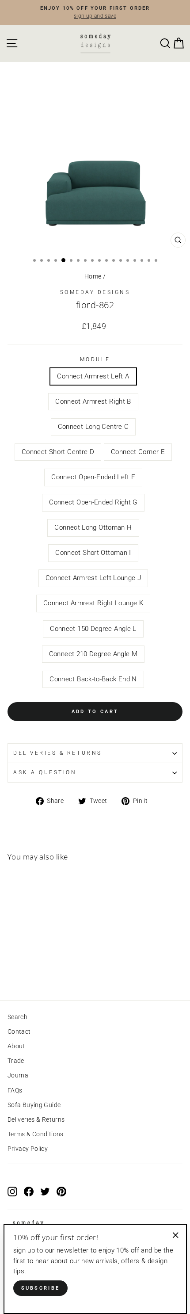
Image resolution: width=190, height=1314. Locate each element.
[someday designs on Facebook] (29, 1191)
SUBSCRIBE (40, 1288)
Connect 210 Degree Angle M (93, 654)
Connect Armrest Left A (93, 376)
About (16, 1046)
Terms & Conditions (36, 1134)
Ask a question (44, 772)
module (95, 359)
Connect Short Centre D (58, 452)
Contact (19, 1031)
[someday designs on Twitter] (45, 1191)
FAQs (15, 1090)
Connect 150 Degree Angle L (93, 629)
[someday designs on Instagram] (12, 1191)
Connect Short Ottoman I (93, 553)
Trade (16, 1060)
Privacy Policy (28, 1148)
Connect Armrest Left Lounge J (93, 578)
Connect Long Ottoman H (93, 527)
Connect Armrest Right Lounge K (93, 603)
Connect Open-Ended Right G (93, 502)
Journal (19, 1075)
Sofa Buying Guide (34, 1104)
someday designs (95, 292)
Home (92, 276)
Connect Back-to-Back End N (93, 679)
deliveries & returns (57, 753)
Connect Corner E (138, 452)
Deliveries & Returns (36, 1119)
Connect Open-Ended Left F (93, 477)
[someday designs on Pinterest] (61, 1191)
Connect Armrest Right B (93, 401)
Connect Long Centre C (93, 427)
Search (17, 1016)
